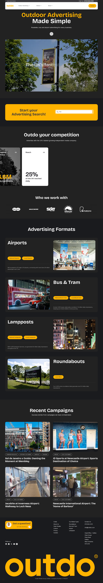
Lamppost (72, 530)
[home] (10, 6)
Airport (71, 528)
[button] (23, 5)
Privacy (56, 530)
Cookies (56, 533)
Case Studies (57, 526)
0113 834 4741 (89, 1)
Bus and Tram (73, 526)
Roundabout (72, 524)
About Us (56, 524)
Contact (92, 6)
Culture (56, 528)
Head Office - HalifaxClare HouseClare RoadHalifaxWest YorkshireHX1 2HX (90, 538)
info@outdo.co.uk (89, 527)
